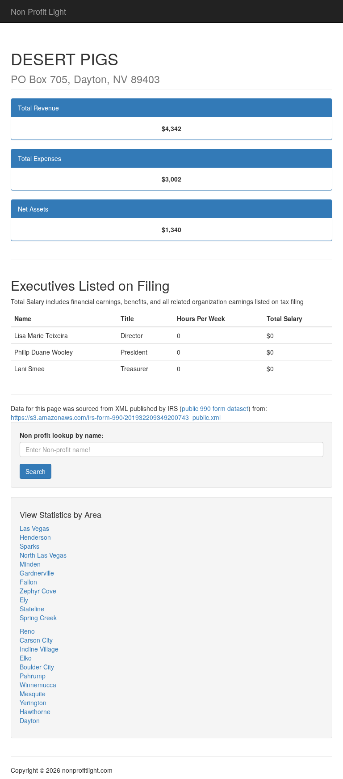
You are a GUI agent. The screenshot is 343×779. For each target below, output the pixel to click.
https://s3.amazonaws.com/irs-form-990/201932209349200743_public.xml (116, 417)
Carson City (36, 639)
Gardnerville (37, 572)
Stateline (32, 608)
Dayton (30, 720)
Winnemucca (38, 684)
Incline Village (39, 648)
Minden (30, 563)
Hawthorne (35, 711)
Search (35, 471)
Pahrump (33, 675)
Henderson (35, 537)
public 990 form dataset (215, 408)
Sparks (29, 546)
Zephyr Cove (38, 590)
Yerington (33, 702)
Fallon (28, 581)
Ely (24, 599)
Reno (27, 631)
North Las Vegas (43, 554)
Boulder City (37, 666)
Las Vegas (34, 528)
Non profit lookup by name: (62, 435)
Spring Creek (38, 617)
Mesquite (33, 693)
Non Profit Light (38, 11)
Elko (26, 657)
